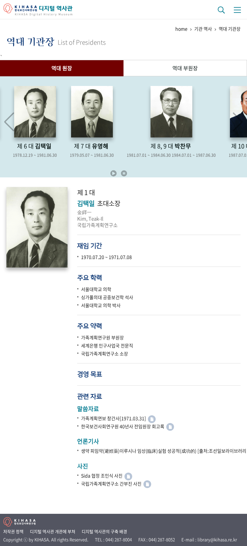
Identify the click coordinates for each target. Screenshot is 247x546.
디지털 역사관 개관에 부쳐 (52, 531)
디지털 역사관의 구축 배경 (104, 531)
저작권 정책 (13, 531)
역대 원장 (61, 68)
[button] (238, 122)
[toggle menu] (237, 10)
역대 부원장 (185, 68)
